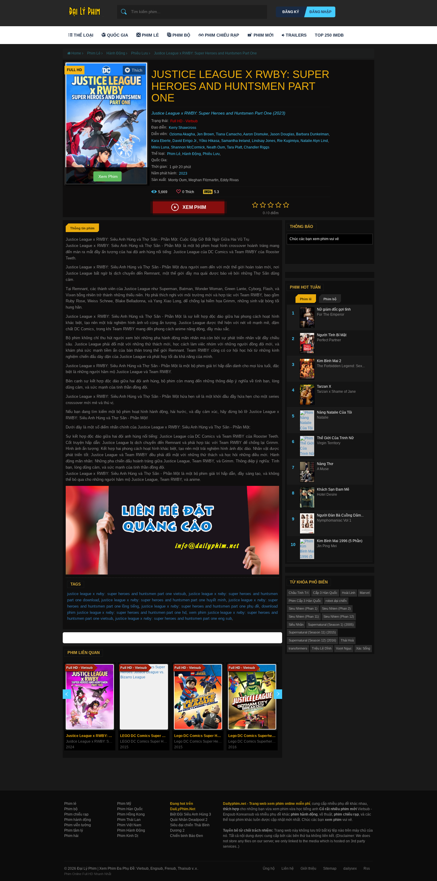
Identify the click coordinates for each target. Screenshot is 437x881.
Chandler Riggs (256, 147)
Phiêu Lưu (211, 154)
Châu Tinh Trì (299, 592)
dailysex (350, 868)
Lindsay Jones (263, 141)
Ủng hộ (269, 868)
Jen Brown (205, 134)
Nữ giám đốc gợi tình (334, 309)
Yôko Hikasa (209, 141)
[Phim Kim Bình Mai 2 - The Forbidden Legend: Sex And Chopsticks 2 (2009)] (308, 369)
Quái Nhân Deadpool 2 (189, 820)
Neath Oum (216, 147)
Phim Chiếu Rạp (221, 35)
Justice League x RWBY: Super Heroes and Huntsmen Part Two (90, 736)
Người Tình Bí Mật (331, 335)
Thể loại (83, 35)
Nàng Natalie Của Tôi (334, 412)
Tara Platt (234, 147)
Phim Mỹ (124, 804)
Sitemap (330, 868)
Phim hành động (77, 820)
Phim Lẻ (150, 35)
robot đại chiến (336, 601)
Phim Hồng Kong (131, 814)
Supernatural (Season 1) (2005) (331, 624)
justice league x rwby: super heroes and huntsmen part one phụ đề (200, 606)
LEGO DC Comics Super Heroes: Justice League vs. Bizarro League (144, 736)
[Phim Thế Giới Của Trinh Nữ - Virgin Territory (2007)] (308, 446)
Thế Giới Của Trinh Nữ (335, 438)
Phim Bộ (180, 35)
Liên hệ (288, 868)
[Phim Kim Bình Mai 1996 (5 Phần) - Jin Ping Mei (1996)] (308, 549)
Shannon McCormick (188, 147)
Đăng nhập (320, 12)
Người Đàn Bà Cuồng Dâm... (340, 515)
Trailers (295, 35)
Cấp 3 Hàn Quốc (325, 592)
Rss (367, 868)
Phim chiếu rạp (76, 814)
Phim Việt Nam (129, 825)
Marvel (365, 592)
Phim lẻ (306, 299)
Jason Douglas (282, 134)
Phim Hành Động (131, 830)
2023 (183, 173)
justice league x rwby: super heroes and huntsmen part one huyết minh (163, 600)
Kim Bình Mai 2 (329, 361)
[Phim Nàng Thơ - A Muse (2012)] (308, 471)
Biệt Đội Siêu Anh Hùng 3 (190, 814)
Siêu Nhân (296, 624)
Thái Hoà (347, 640)
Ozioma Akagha (182, 134)
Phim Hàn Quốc (130, 809)
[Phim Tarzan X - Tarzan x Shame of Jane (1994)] (308, 394)
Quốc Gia (117, 35)
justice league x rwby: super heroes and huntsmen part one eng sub (173, 618)
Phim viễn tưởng (77, 825)
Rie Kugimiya (288, 141)
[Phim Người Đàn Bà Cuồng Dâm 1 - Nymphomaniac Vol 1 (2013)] (308, 523)
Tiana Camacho (229, 134)
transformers (298, 648)
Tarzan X (324, 386)
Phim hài (71, 836)
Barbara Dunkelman (312, 134)
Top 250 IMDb (329, 35)
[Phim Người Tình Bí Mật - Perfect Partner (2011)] (308, 343)
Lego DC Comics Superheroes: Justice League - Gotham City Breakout (252, 736)
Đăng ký (290, 12)
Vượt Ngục (344, 648)
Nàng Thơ (325, 464)
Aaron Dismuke (255, 134)
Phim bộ (330, 299)
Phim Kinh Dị (127, 836)
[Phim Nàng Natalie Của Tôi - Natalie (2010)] (308, 420)
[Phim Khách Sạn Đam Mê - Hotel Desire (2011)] (308, 497)
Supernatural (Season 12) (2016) (312, 640)
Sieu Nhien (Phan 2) (336, 608)
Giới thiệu (308, 868)
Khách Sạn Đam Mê (333, 489)
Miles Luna (160, 147)
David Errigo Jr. (184, 141)
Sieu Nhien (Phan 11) (304, 616)
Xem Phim (107, 176)
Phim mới (262, 35)
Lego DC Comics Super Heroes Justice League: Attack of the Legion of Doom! (198, 736)
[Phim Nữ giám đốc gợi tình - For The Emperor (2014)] (308, 317)
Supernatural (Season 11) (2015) (312, 632)
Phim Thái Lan (129, 820)
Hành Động (191, 154)
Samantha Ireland (235, 141)
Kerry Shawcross (182, 128)
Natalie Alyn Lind (314, 141)
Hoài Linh (348, 592)
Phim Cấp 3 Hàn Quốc (305, 601)
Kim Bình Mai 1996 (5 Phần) (339, 541)
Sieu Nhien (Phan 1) (303, 608)
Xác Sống (363, 648)
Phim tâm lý (73, 830)
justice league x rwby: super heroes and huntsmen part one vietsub (126, 593)
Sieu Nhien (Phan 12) (338, 616)
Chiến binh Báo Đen (186, 836)
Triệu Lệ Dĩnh (321, 648)
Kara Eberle (161, 141)
